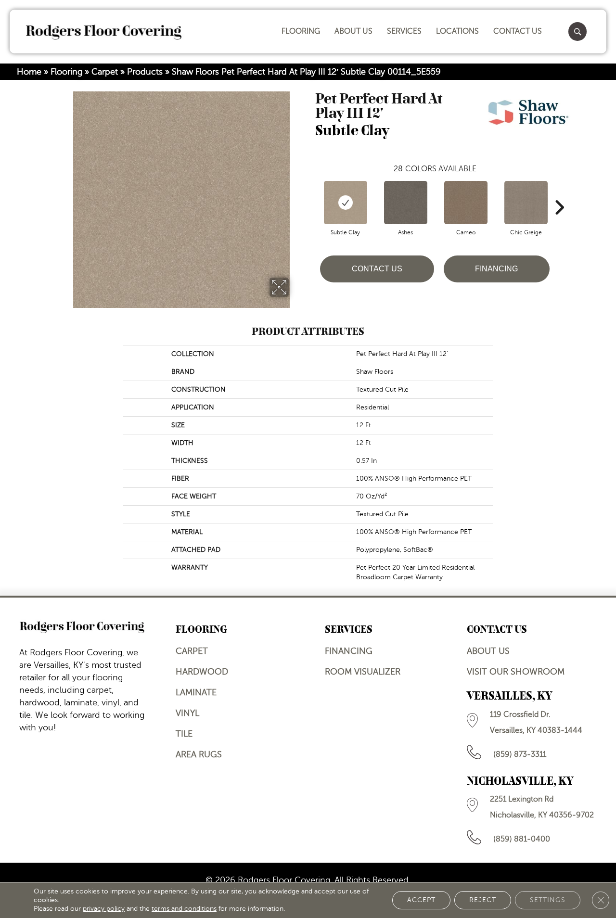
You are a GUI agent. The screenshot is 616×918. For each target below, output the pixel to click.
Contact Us (377, 269)
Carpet (104, 71)
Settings (547, 900)
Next (559, 193)
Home (29, 71)
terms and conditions (184, 908)
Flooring (66, 71)
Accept (421, 900)
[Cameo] (466, 202)
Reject (482, 900)
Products (145, 71)
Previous (310, 193)
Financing (496, 269)
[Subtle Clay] (345, 202)
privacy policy (104, 908)
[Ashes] (406, 202)
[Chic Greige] (526, 202)
